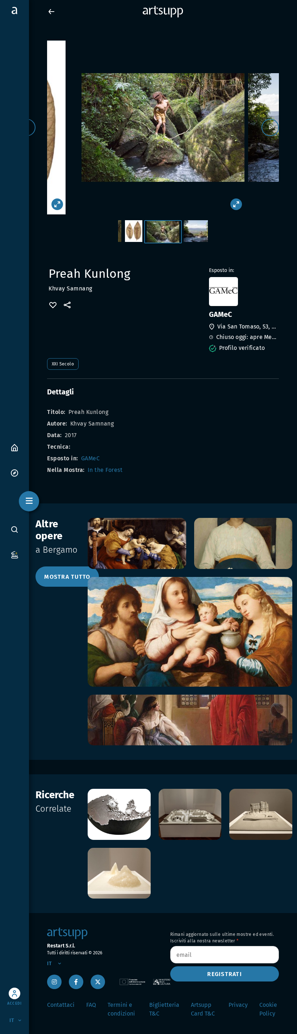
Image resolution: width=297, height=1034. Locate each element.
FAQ (91, 1004)
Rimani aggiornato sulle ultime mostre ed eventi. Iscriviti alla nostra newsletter (222, 937)
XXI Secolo (63, 364)
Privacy (238, 1004)
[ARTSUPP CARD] (14, 554)
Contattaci (61, 1004)
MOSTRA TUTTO (67, 576)
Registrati (224, 974)
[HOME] (14, 447)
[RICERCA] (14, 529)
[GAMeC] (243, 291)
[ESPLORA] (14, 472)
